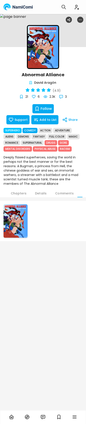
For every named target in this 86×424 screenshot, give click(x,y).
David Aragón (45, 82)
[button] (16, 221)
